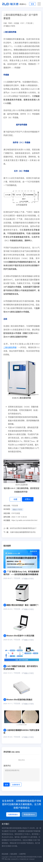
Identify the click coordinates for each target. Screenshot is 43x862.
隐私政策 (13, 854)
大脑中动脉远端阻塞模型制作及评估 (19, 532)
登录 (32, 4)
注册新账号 (16, 784)
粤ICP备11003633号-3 (12, 859)
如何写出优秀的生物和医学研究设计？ (20, 528)
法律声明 (22, 854)
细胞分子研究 (10, 26)
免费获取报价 (13, 814)
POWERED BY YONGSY (27, 859)
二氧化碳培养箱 (9, 347)
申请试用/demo (29, 814)
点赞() (28, 499)
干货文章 (29, 23)
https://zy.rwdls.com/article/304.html (24, 520)
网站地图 (5, 854)
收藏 (15, 499)
